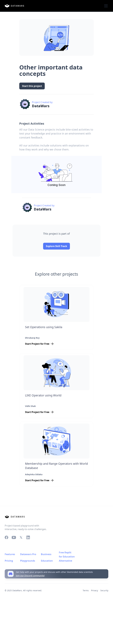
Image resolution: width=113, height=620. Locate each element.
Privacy (94, 590)
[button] (105, 5)
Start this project (32, 86)
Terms (86, 590)
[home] (14, 6)
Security (104, 590)
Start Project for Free (37, 343)
